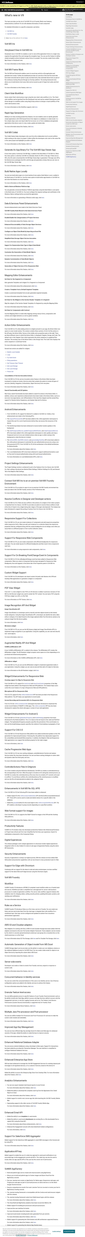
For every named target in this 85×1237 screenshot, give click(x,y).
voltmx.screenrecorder (21, 704)
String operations (12, 360)
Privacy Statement (32, 1235)
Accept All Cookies (69, 1231)
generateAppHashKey (38, 440)
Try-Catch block (11, 357)
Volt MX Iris (10, 31)
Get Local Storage (12, 366)
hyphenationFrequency (26, 717)
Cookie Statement (20, 1235)
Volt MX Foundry (12, 34)
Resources (79, 2)
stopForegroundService (51, 431)
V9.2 (27, 10)
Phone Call (10, 371)
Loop (8, 355)
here (26, 38)
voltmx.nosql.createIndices (28, 796)
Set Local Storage (12, 369)
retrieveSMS (13, 440)
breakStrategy (39, 717)
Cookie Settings (56, 1231)
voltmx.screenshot (40, 706)
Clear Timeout (19, 363)
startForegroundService (16, 431)
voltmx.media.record (27, 694)
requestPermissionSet (16, 419)
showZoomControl (38, 683)
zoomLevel (27, 683)
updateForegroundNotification (32, 431)
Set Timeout (10, 363)
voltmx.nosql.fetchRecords (46, 803)
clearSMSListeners (23, 440)
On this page (69, 14)
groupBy (15, 803)
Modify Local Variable (13, 352)
